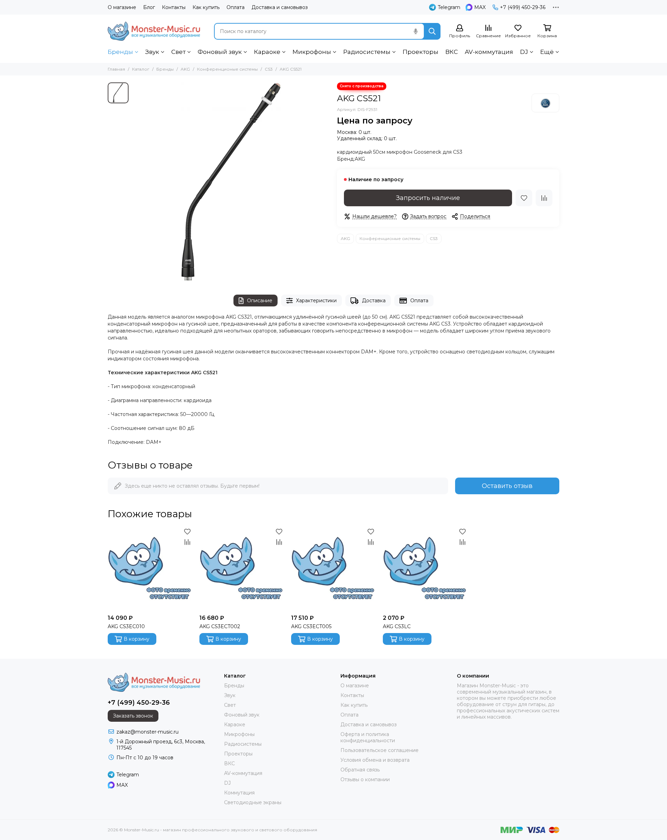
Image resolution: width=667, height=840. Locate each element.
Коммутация (239, 793)
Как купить (206, 7)
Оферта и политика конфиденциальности (367, 737)
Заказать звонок (133, 716)
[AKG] (545, 103)
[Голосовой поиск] (415, 31)
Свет (178, 51)
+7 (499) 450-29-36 (522, 7)
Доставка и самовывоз (280, 7)
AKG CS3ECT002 (219, 626)
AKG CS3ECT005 (311, 626)
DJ (524, 51)
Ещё (547, 51)
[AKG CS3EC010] (150, 568)
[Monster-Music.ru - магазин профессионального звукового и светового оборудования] (154, 31)
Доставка (374, 300)
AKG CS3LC (397, 626)
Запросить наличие (428, 198)
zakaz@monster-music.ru (147, 732)
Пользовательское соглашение (379, 750)
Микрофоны (312, 51)
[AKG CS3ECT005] (333, 568)
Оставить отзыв (507, 486)
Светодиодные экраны (252, 802)
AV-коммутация (489, 51)
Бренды (120, 51)
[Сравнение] (544, 198)
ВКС (451, 51)
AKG (185, 69)
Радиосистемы (366, 51)
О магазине (122, 7)
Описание (259, 300)
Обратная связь (360, 770)
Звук (152, 51)
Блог (149, 7)
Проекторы (420, 51)
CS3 (269, 69)
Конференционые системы (227, 69)
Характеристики (316, 300)
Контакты (174, 7)
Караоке (267, 51)
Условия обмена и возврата (375, 760)
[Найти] (432, 31)
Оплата (236, 7)
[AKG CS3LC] (425, 568)
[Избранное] (524, 198)
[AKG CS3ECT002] (241, 568)
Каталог (140, 69)
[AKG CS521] (231, 181)
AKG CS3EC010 (126, 626)
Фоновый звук (220, 51)
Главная (116, 69)
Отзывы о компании (365, 779)
